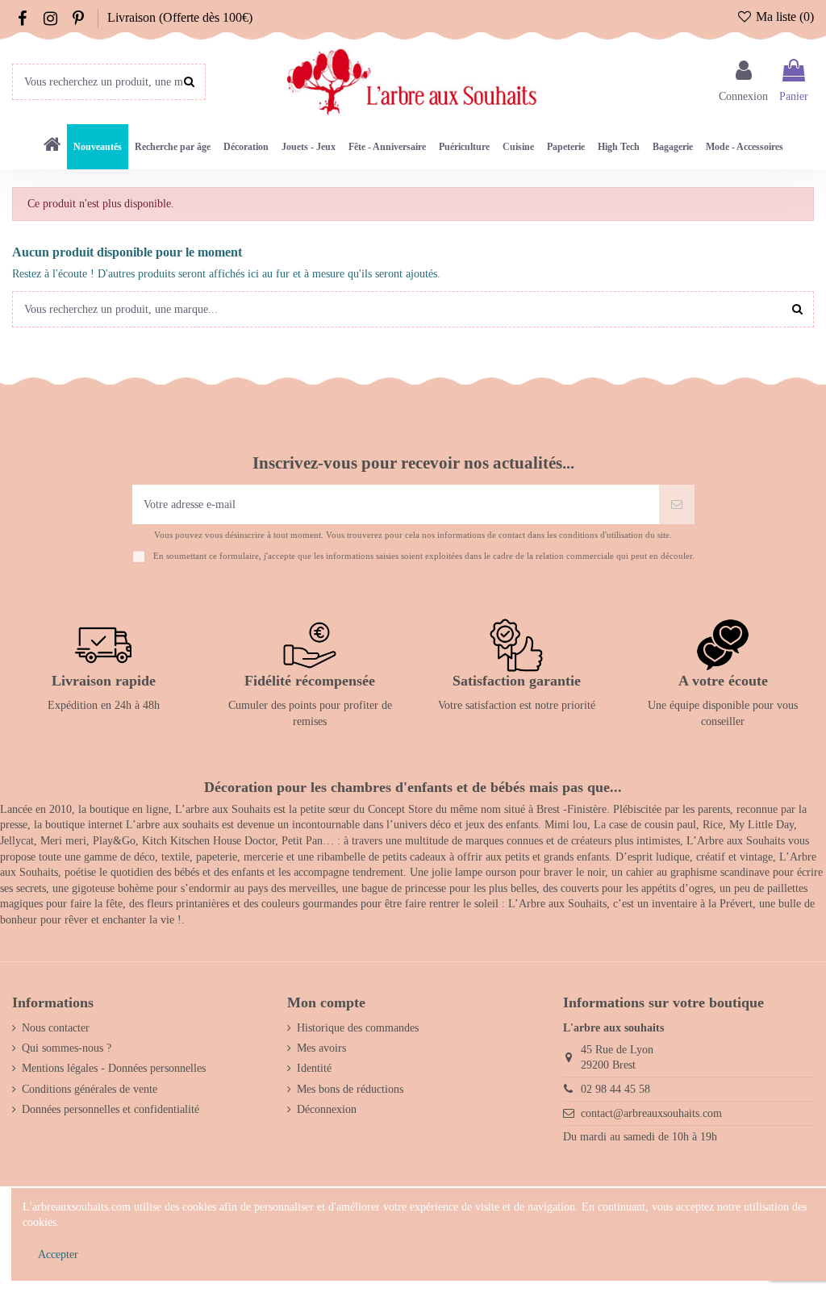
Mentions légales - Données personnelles (114, 1068)
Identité (314, 1068)
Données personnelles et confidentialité (110, 1109)
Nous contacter (56, 1028)
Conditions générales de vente (89, 1089)
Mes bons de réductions (350, 1089)
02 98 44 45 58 (615, 1089)
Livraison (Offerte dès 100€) (179, 17)
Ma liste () (783, 16)
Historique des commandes (358, 1028)
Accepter (58, 1254)
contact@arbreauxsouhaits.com (651, 1113)
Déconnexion (327, 1109)
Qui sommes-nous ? (66, 1048)
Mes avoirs (321, 1048)
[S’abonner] (677, 504)
